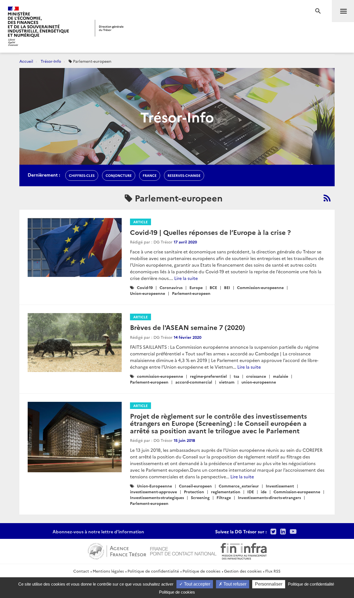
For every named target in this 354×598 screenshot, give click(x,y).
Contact (81, 571)
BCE (213, 287)
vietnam (227, 382)
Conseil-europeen (195, 486)
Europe (196, 287)
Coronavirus (171, 287)
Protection (194, 491)
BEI (227, 287)
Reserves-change (184, 175)
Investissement (280, 486)
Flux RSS (272, 571)
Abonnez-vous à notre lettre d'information (98, 531)
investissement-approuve (153, 491)
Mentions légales (108, 571)
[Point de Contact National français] (183, 550)
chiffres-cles (82, 175)
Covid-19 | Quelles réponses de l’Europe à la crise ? (210, 232)
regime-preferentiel (208, 376)
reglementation (225, 491)
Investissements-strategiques (157, 497)
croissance (256, 376)
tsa (236, 376)
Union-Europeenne (154, 486)
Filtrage (224, 497)
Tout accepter (196, 584)
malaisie (280, 376)
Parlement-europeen (191, 293)
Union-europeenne (147, 293)
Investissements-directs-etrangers (269, 497)
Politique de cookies (201, 571)
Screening (200, 497)
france (150, 175)
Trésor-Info (51, 61)
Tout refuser (234, 584)
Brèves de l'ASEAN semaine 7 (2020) (187, 327)
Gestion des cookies (243, 571)
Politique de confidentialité (153, 571)
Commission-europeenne (260, 287)
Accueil (26, 61)
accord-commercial (193, 382)
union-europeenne (258, 382)
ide (264, 491)
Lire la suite (186, 278)
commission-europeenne (160, 376)
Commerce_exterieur (239, 486)
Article (140, 221)
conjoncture (119, 175)
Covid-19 (145, 287)
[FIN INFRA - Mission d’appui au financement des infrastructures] (244, 550)
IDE (250, 491)
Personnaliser (268, 584)
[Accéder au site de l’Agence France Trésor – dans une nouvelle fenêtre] (117, 550)
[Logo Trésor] (109, 28)
